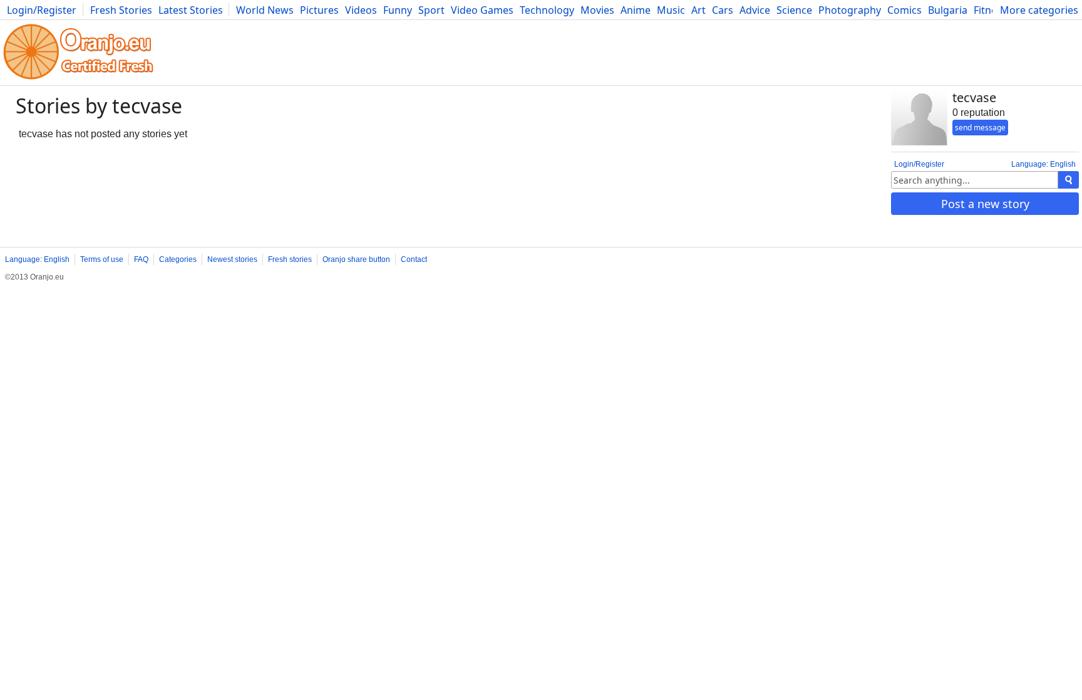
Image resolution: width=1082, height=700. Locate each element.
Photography (849, 10)
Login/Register (41, 10)
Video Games (482, 10)
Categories (178, 259)
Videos (361, 10)
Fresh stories (290, 259)
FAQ (141, 259)
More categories (1039, 10)
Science (794, 10)
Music (671, 10)
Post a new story (985, 203)
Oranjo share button (356, 259)
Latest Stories (190, 10)
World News (265, 10)
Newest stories (232, 259)
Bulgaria (947, 10)
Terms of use (101, 259)
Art (698, 10)
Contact (414, 259)
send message (980, 127)
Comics (904, 10)
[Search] (1068, 180)
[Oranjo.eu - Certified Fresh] (78, 79)
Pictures (319, 10)
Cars (722, 10)
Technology (547, 10)
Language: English (1043, 164)
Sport (431, 10)
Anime (636, 10)
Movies (597, 10)
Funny (397, 10)
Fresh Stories (121, 10)
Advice (754, 10)
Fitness (990, 10)
